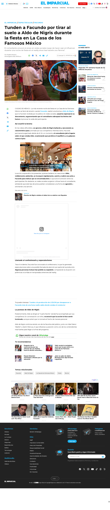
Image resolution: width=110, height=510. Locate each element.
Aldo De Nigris (29, 373)
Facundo (38, 23)
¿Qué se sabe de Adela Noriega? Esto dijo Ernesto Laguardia (64, 357)
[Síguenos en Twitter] (94, 3)
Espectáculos (26, 23)
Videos (7, 464)
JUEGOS (25, 7)
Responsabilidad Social (37, 448)
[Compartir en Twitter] (36, 55)
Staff (31, 440)
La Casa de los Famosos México (45, 373)
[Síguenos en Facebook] (91, 3)
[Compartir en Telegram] (40, 55)
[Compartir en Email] (43, 55)
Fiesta (59, 373)
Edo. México (38, 7)
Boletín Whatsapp (35, 432)
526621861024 (73, 430)
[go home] (10, 481)
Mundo (7, 434)
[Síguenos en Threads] (104, 3)
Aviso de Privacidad (36, 445)
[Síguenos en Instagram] (97, 3)
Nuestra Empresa (35, 453)
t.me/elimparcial (100, 430)
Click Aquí (72, 441)
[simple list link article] (91, 58)
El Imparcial (11, 23)
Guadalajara (46, 7)
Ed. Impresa (70, 7)
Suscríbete (83, 3)
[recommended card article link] (18, 196)
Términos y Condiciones (91, 460)
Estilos (7, 447)
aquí (52, 337)
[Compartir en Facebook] (33, 55)
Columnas (63, 7)
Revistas (78, 7)
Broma (67, 373)
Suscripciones (34, 464)
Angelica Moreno (11, 54)
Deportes (8, 442)
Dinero (7, 440)
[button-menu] (2, 4)
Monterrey (55, 7)
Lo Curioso (8, 437)
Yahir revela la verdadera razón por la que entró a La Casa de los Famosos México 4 (64, 348)
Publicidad (33, 466)
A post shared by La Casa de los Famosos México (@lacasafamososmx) (41, 256)
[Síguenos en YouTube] (99, 3)
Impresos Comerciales (37, 442)
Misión (32, 450)
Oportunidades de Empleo (38, 456)
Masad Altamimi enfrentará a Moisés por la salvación (33, 357)
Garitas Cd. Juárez (100, 7)
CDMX (31, 7)
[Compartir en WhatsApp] (29, 55)
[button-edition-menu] (93, 7)
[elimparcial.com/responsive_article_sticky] (109, 502)
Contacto (33, 461)
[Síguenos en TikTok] (102, 3)
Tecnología (8, 450)
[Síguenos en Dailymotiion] (104, 469)
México (7, 432)
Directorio (33, 458)
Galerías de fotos (10, 461)
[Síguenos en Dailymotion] (107, 3)
